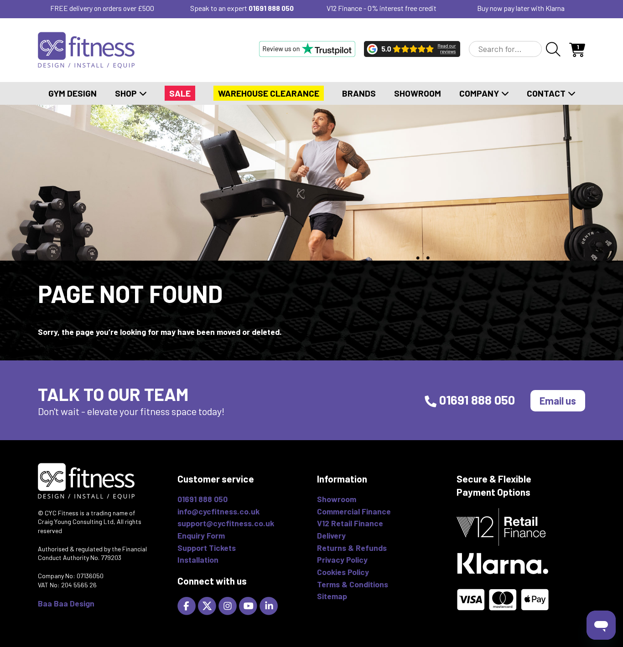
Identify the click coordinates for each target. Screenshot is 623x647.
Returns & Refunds (352, 548)
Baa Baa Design (66, 603)
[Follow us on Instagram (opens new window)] (228, 605)
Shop (127, 93)
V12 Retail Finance (350, 523)
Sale (180, 93)
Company (480, 93)
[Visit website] (307, 49)
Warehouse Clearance (268, 93)
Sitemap (332, 596)
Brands (359, 93)
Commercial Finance (354, 511)
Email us (558, 400)
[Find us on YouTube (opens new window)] (249, 605)
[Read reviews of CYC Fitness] (412, 49)
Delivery (331, 535)
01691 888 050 (271, 8)
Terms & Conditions (352, 584)
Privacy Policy (342, 560)
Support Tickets (206, 548)
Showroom (417, 93)
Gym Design (72, 93)
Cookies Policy (343, 572)
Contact (547, 93)
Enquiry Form (201, 535)
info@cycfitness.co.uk (218, 511)
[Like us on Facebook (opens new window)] (187, 605)
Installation (197, 560)
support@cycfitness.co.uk (225, 523)
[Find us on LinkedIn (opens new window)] (270, 605)
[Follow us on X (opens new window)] (208, 605)
